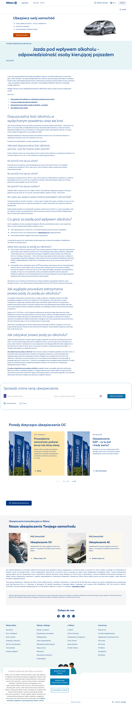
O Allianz (70, 630)
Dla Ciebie (36, 3)
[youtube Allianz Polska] (68, 616)
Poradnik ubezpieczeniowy (106, 633)
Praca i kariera (72, 641)
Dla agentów (102, 651)
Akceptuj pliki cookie (60, 672)
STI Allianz (101, 648)
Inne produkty (10, 648)
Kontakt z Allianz (72, 648)
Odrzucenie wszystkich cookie (60, 682)
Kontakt (123, 702)
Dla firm (42, 3)
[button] (122, 10)
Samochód (9, 630)
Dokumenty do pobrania (44, 655)
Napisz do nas (41, 648)
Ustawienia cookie (59, 690)
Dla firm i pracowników (13, 644)
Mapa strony (102, 630)
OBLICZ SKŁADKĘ (116, 396)
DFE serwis (101, 644)
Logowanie (24, 3)
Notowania (40, 651)
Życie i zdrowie (10, 637)
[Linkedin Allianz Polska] (63, 616)
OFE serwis (101, 641)
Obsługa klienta (42, 637)
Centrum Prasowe (73, 633)
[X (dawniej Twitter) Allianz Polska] (73, 616)
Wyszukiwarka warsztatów (45, 633)
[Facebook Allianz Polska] (58, 616)
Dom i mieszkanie (11, 633)
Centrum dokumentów (84, 574)
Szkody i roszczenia (43, 630)
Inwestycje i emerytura (13, 641)
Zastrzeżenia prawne (73, 702)
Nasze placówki (72, 644)
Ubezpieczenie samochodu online (108, 637)
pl (113, 3)
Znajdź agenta (41, 659)
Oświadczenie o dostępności (76, 637)
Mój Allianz (101, 655)
